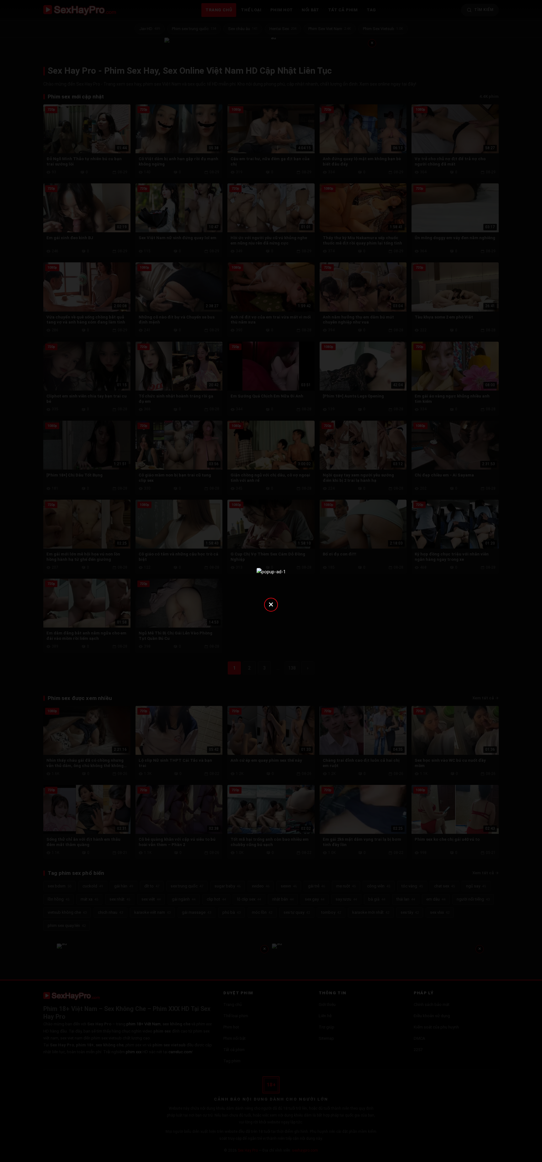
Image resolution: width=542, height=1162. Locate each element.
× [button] (271, 604)
